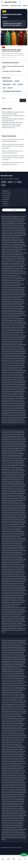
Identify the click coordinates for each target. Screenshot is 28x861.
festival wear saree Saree (11, 393)
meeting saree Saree (17, 721)
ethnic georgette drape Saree (9, 327)
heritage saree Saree (7, 564)
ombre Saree (16, 796)
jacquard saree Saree (16, 614)
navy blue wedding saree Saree (15, 768)
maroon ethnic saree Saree (8, 701)
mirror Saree (20, 732)
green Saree (8, 517)
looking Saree (8, 675)
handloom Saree (12, 533)
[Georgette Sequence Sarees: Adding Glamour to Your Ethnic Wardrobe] (14, 37)
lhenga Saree (18, 652)
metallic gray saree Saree (16, 723)
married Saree (5, 718)
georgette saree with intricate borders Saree (13, 479)
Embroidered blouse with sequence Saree (15, 273)
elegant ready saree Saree (11, 258)
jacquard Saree (15, 613)
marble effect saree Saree (18, 695)
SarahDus (4, 151)
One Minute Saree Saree (11, 798)
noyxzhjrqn (4, 156)
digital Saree (16, 218)
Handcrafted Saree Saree (8, 531)
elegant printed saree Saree (8, 254)
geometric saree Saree (7, 450)
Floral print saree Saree (10, 417)
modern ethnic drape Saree (8, 737)
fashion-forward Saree (13, 382)
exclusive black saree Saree (8, 356)
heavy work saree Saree (8, 561)
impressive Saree (21, 578)
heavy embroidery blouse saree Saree (14, 548)
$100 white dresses (7, 81)
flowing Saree (14, 419)
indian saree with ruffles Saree (15, 593)
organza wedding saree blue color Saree (12, 827)
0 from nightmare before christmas (12, 91)
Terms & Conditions (8, 208)
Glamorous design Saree (8, 498)
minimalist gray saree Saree (12, 730)
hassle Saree (11, 542)
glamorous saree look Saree (9, 503)
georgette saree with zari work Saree (11, 490)
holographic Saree (15, 576)
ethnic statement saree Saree (12, 341)
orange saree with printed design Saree (14, 810)
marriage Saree (5, 716)
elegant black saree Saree (16, 233)
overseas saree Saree (7, 829)
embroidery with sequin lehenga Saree (14, 313)
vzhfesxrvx (4, 144)
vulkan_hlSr (5, 139)
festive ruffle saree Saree (18, 403)
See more (14, 209)
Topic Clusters (6, 195)
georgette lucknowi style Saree (9, 457)
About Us (5, 201)
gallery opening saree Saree (18, 448)
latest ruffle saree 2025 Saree (15, 642)
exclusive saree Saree (20, 356)
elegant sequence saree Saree (12, 265)
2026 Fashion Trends (15, 5)
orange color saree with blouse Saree (11, 801)
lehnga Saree (5, 652)
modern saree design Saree (17, 746)
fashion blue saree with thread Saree (14, 375)
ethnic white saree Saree (17, 346)
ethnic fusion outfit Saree (18, 325)
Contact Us (5, 203)
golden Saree (11, 509)
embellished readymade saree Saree (14, 270)
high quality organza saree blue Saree (11, 566)
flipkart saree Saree (10, 414)
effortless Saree (21, 232)
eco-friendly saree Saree (19, 230)
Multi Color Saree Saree (10, 761)
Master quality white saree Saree (17, 718)
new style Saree (6, 786)
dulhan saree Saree (6, 225)
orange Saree (16, 803)
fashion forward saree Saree (9, 377)
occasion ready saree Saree (11, 791)
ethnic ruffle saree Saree (11, 332)
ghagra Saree (8, 497)
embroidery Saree (13, 306)
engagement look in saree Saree (10, 318)
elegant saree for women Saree (9, 261)
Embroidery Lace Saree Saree (9, 304)
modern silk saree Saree (14, 753)
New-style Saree (14, 786)
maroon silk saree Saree (11, 713)
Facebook (10, 182)
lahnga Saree (19, 625)
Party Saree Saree (9, 837)
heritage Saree (18, 562)
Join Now (24, 854)
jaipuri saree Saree (20, 616)
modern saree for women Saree (10, 747)
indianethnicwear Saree (11, 599)
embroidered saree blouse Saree (10, 287)
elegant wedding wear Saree (9, 268)
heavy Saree (11, 552)
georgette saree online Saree (18, 471)
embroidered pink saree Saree (9, 284)
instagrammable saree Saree (9, 607)
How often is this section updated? (12, 71)
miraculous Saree (12, 732)
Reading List (6, 191)
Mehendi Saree (5, 723)
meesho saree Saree (7, 721)
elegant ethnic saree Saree (11, 244)
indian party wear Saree (11, 590)
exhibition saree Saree (7, 358)
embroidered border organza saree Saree (12, 277)
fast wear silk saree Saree (11, 384)
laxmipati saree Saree (10, 645)
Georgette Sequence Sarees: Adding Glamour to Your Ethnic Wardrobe (11, 50)
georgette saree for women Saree (10, 469)
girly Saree (23, 497)
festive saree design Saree (8, 405)
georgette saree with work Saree (16, 486)
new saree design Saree (11, 784)
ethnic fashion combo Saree (12, 324)
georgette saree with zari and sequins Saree (13, 488)
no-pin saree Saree (16, 789)
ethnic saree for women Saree (9, 336)
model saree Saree (15, 734)
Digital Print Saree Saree (8, 216)
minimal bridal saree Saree (8, 728)
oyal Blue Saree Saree (18, 829)
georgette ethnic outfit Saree (15, 451)
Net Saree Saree (16, 772)
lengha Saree (12, 652)
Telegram (19, 182)
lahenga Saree (12, 625)
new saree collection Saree (14, 780)
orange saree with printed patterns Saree (12, 812)
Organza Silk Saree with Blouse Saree (14, 825)
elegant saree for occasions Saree (16, 259)
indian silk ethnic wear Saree (17, 595)
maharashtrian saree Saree (16, 690)
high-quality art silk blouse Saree (16, 568)
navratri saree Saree (7, 766)
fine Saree (19, 412)
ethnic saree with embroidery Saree (16, 337)
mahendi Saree (5, 692)
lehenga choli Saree (6, 647)
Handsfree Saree (20, 533)
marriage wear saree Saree (16, 716)
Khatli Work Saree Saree (8, 621)
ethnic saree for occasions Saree (15, 334)
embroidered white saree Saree (9, 299)
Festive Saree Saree (19, 405)
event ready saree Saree (8, 353)
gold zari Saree (17, 507)
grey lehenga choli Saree (17, 517)
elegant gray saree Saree (20, 246)
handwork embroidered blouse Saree (11, 538)
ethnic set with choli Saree (8, 339)
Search (3, 98)
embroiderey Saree (9, 303)
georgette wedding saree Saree (9, 493)
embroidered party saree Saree (12, 282)
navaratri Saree (18, 765)
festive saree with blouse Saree (9, 407)
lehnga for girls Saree (20, 650)
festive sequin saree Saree (14, 408)
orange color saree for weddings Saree (14, 799)
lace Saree (10, 623)
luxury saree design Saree (8, 685)
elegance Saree (5, 233)
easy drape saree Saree (16, 227)
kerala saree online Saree (18, 619)
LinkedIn (3, 185)
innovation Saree (6, 606)
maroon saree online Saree (11, 709)
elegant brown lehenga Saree (12, 240)
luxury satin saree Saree (14, 689)
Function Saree (8, 446)
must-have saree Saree (10, 763)
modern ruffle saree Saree (8, 744)
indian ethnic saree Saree (14, 583)
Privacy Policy (6, 205)
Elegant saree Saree (10, 263)
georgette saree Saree (7, 472)
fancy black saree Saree (7, 362)
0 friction (10, 88)
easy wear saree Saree (7, 230)
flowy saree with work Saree (18, 421)
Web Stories (6, 199)
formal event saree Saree (18, 431)
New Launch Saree (13, 779)
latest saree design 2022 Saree (12, 644)
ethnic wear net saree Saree (16, 344)
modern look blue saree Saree (12, 739)
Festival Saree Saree (10, 391)
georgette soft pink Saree (18, 491)
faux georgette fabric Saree (18, 386)
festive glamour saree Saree (15, 398)
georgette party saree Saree (19, 458)
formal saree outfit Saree (14, 432)
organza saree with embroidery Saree (14, 818)
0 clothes (17, 81)
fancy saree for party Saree (11, 372)
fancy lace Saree (6, 365)
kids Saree (16, 621)
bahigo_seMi (5, 162)
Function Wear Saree (18, 446)
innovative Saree (14, 606)
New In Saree (5, 779)
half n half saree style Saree (14, 522)
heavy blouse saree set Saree (12, 543)
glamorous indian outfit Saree (12, 500)
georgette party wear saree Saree (10, 460)
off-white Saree (8, 796)
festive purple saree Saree (11, 401)
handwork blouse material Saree (13, 536)
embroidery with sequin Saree (9, 315)
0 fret (4, 88)
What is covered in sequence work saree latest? (13, 67)
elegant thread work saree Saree (16, 266)
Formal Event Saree (6, 431)
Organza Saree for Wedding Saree (10, 815)
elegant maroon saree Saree (19, 249)
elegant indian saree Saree (8, 247)
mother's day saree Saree (14, 760)
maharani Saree (6, 690)
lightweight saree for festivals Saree (17, 666)
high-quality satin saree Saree (12, 573)
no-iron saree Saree (10, 787)
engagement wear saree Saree (15, 320)
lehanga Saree (19, 645)
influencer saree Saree (16, 604)
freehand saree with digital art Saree (14, 443)
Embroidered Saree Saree (11, 291)
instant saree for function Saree (13, 609)
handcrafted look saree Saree (9, 528)
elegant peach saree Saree (8, 251)
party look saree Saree (13, 832)
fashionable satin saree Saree (9, 381)
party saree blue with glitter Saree (16, 834)
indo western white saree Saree (17, 600)
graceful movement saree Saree (13, 510)
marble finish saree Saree (8, 697)
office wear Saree (15, 794)
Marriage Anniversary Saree (15, 715)
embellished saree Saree (8, 272)
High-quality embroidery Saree (9, 569)
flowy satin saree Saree (7, 422)
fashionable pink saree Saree (16, 379)
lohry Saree (16, 673)
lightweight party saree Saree (12, 663)
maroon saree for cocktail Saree (13, 702)
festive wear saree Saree (11, 412)
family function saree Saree (11, 360)
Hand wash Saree (21, 526)
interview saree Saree (16, 611)
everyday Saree (8, 355)
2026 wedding (5, 5)
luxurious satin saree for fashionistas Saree (12, 680)
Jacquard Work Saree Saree (8, 616)
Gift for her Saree (16, 497)
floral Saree (8, 419)
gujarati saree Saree (10, 519)
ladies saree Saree (18, 623)
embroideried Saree (19, 303)
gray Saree (12, 516)
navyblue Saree (5, 770)
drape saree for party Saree (14, 220)
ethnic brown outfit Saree (8, 322)
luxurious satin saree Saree (8, 682)
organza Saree (21, 813)
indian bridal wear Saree (20, 580)
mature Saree (5, 720)
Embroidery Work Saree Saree (12, 317)
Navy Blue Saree (16, 766)
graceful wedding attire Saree (12, 514)
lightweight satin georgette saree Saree (11, 668)
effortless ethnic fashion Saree (9, 232)
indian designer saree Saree (9, 581)
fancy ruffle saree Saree (11, 369)
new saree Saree (21, 784)
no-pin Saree (8, 789)
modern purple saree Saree (15, 742)
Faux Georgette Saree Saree (9, 388)
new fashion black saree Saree (17, 777)
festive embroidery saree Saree (15, 395)
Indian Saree (17, 592)
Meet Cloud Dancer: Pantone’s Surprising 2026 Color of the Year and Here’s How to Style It (13, 146)
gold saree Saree (9, 507)
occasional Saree (12, 792)
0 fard (14, 84)
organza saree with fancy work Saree (11, 820)
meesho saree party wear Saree (16, 720)
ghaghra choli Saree (14, 495)
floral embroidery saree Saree (12, 415)
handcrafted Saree (16, 529)
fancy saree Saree (11, 374)
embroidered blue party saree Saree (11, 275)
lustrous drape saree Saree (17, 678)
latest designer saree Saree (15, 628)
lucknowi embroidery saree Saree (13, 676)
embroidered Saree (15, 285)
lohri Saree (10, 673)
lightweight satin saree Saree (9, 671)
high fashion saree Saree (18, 564)
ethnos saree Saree (6, 348)
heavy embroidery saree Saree (9, 550)
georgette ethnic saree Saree (9, 453)
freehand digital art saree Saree (13, 438)
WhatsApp (4, 182)
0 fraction (20, 84)
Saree (3, 47)
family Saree (22, 360)
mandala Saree (5, 694)
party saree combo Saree (8, 836)
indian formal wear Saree (15, 587)
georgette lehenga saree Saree (15, 455)
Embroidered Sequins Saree (12, 294)
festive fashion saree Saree (8, 396)
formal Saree (5, 432)
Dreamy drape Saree (10, 223)
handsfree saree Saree (7, 535)
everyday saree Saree (18, 355)
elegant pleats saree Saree (19, 253)
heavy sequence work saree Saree (10, 555)
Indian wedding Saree (7, 597)
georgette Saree (15, 462)
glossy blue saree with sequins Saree (14, 505)
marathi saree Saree (7, 695)
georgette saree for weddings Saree (14, 467)
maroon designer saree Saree (15, 699)
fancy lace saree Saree (15, 365)
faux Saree (9, 389)
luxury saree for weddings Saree (13, 687)
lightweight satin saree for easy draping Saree (13, 669)
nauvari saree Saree (10, 765)
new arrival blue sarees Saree (12, 775)
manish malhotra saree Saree (16, 694)
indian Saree (11, 592)
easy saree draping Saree (19, 228)
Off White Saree (20, 792)
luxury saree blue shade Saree (15, 683)
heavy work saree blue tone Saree (17, 559)
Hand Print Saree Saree (10, 526)
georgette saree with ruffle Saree (10, 481)
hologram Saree (11, 574)
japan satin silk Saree (16, 618)
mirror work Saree (6, 734)
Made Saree (23, 689)
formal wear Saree (15, 434)
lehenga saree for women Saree (13, 649)
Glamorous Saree (17, 502)
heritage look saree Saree (8, 562)
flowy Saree (21, 419)
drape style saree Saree (13, 221)
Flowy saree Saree (6, 421)
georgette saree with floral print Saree (14, 477)
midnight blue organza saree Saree (13, 727)
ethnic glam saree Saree (14, 329)
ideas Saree (14, 578)
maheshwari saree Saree (16, 692)
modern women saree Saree (12, 756)
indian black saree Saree (8, 580)
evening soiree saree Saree (18, 351)
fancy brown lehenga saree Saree (16, 363)
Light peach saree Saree (14, 656)
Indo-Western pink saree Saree (9, 602)
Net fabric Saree (14, 770)
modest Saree (14, 758)
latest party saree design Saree (9, 640)
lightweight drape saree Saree (12, 659)
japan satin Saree (6, 618)
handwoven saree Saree (11, 540)
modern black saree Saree (19, 735)
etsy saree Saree (16, 348)
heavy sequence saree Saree (18, 554)
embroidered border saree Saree (10, 279)
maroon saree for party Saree (14, 706)
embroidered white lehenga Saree (13, 298)
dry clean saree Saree (20, 223)
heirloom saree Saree (19, 561)
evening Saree (8, 351)
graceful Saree (13, 512)
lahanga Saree (5, 625)
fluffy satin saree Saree (19, 422)
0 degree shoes (6, 84)
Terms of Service (7, 193)
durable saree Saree (16, 225)
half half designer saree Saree (15, 521)
